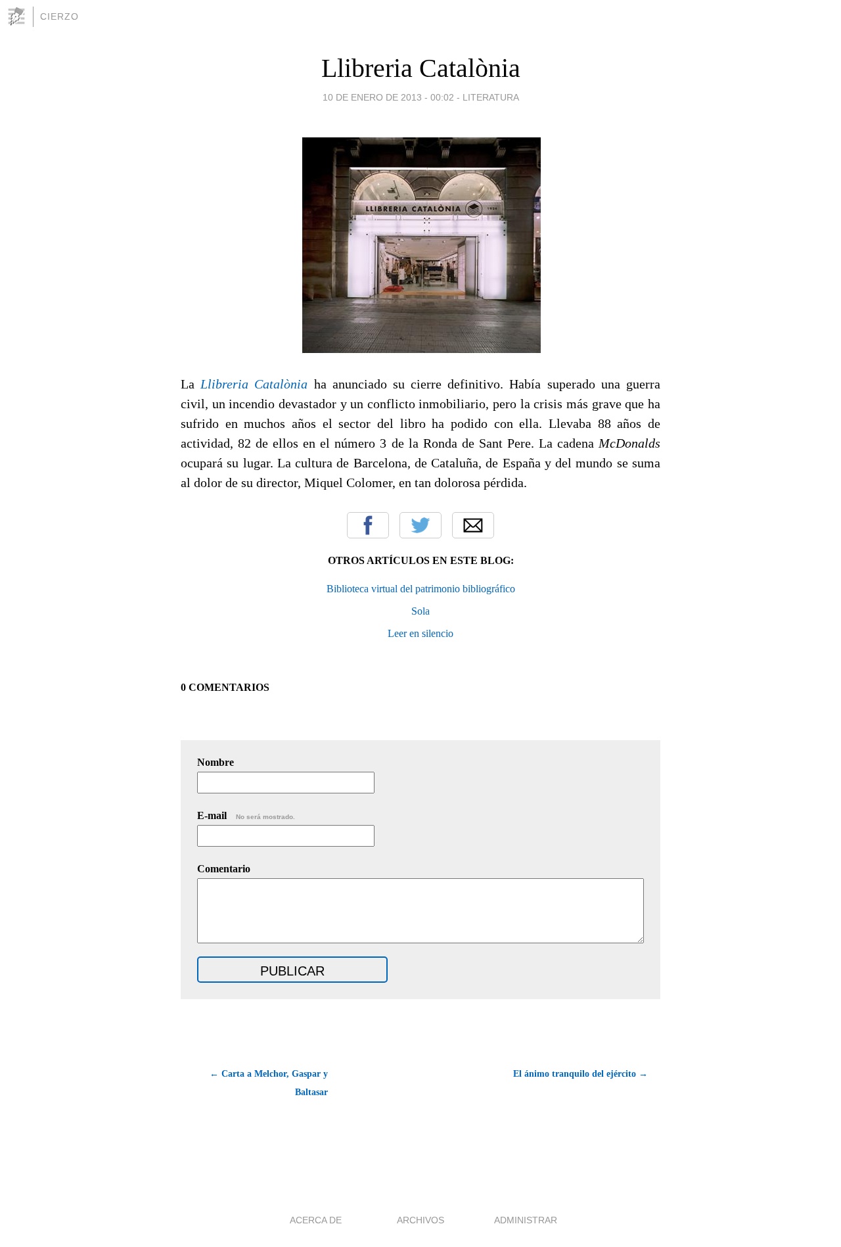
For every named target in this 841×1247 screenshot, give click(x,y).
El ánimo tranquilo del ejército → (580, 1074)
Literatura (491, 97)
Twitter (420, 525)
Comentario (223, 868)
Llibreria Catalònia (420, 68)
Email (473, 525)
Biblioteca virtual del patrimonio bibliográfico (421, 588)
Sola (420, 611)
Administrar (525, 1220)
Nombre (215, 762)
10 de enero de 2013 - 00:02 (388, 97)
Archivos (420, 1220)
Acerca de (316, 1220)
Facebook (368, 525)
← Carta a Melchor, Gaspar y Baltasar (269, 1083)
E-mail (246, 815)
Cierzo (59, 16)
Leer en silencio (420, 633)
